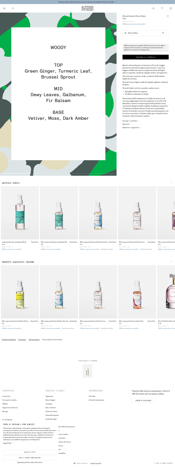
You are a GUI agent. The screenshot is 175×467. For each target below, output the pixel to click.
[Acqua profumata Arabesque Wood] (20, 212)
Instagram (8, 419)
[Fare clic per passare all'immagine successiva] (171, 182)
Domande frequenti (52, 415)
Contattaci (6, 396)
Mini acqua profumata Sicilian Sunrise (93, 242)
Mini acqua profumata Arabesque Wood (55, 242)
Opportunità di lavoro (10, 407)
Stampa (5, 411)
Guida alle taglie (51, 419)
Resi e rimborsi (51, 407)
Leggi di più (7, 443)
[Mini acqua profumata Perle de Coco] (137, 212)
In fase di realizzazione (96, 400)
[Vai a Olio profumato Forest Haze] (87, 371)
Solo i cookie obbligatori (30, 457)
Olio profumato (34, 339)
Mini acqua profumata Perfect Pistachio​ (16, 321)
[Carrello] (170, 8)
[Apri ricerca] (13, 8)
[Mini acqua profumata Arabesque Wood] (59, 212)
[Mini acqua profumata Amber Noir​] (137, 292)
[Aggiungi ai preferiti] (168, 16)
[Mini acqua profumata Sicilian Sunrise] (98, 212)
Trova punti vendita (9, 400)
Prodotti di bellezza (9, 339)
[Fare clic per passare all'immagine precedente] (166, 182)
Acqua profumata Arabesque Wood (14, 242)
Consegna (49, 404)
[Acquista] (4, 8)
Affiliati (5, 404)
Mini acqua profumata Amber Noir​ (131, 321)
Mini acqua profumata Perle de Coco (132, 242)
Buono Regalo (50, 400)
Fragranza (22, 339)
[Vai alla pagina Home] (87, 8)
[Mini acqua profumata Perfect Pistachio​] (20, 292)
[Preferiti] (162, 8)
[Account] (153, 8)
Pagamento (49, 396)
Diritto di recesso (51, 411)
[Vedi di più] (116, 2)
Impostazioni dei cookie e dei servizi (29, 462)
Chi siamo (92, 396)
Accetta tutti (30, 452)
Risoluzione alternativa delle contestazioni (60, 426)
